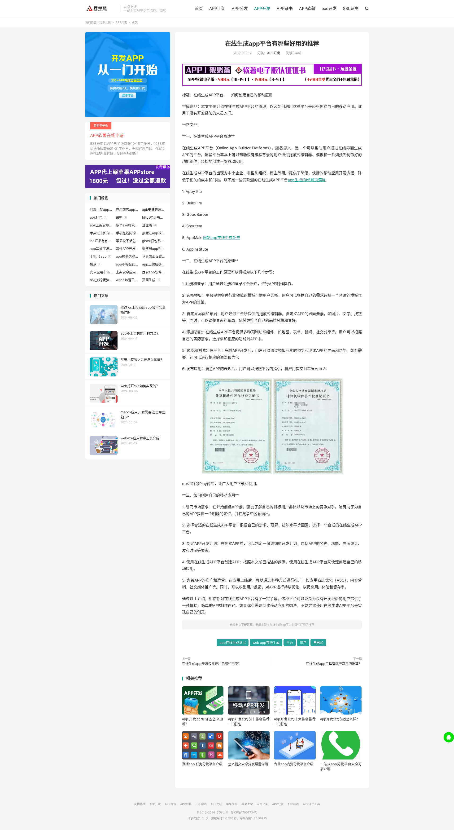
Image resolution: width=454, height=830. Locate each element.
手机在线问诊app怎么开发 (128, 233)
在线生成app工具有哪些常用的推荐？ (334, 664)
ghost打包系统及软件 (154, 241)
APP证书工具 (311, 804)
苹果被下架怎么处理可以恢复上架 (128, 241)
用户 (303, 642)
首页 (199, 8)
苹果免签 (231, 804)
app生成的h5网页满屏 (307, 179)
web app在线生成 (266, 642)
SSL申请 (201, 804)
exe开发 (329, 8)
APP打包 (170, 804)
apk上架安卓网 (102, 225)
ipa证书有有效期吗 (102, 241)
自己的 (318, 642)
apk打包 (98, 217)
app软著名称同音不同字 (128, 256)
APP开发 (262, 8)
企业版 (149, 225)
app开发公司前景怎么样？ (339, 719)
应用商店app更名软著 (128, 210)
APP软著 (307, 8)
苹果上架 (247, 804)
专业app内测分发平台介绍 (293, 764)
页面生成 (151, 280)
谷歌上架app (102, 210)
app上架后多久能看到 (154, 264)
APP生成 (216, 804)
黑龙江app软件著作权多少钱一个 (154, 233)
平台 (289, 642)
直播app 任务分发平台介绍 (202, 764)
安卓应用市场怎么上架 (102, 272)
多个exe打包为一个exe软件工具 (128, 225)
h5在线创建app (102, 280)
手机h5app (100, 256)
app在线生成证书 (233, 642)
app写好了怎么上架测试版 (102, 249)
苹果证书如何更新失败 (102, 233)
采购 (121, 217)
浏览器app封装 (154, 249)
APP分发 (240, 8)
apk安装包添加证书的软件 (154, 210)
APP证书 (285, 8)
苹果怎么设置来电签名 (154, 256)
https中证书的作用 (154, 217)
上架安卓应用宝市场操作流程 (128, 272)
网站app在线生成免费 (221, 237)
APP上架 (217, 8)
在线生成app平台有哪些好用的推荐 (272, 43)
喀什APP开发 (128, 249)
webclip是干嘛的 (128, 280)
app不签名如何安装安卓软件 (128, 264)
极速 (95, 264)
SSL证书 (350, 8)
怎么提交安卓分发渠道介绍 (248, 764)
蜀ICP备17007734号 (244, 812)
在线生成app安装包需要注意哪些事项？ (211, 664)
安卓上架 (101, 8)
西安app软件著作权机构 (154, 272)
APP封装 (186, 804)
